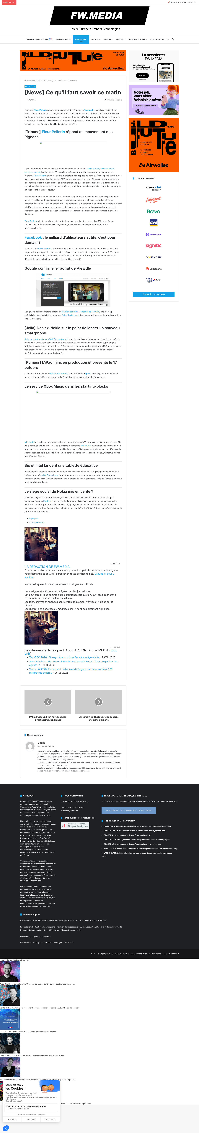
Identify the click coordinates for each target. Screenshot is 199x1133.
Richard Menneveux (52, 930)
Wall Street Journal (58, 373)
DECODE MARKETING (113, 840)
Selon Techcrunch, (71, 315)
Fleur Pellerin (40, 110)
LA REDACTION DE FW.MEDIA (47, 567)
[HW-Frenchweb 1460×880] (154, 114)
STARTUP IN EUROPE (113, 848)
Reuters (47, 501)
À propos (33, 518)
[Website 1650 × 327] (73, 60)
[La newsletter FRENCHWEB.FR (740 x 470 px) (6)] (154, 81)
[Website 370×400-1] (154, 171)
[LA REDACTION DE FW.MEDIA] (41, 560)
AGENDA (107, 39)
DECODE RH (109, 835)
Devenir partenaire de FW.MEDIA (75, 801)
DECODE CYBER (111, 831)
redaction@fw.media (69, 811)
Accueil (29, 80)
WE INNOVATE (110, 853)
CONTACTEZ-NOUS (158, 39)
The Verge (86, 445)
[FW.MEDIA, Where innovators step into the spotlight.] (99, 20)
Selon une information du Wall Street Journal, (46, 339)
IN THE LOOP (80, 39)
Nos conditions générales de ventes (35, 936)
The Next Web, (44, 248)
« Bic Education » (49, 475)
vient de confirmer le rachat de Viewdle (80, 311)
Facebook (88, 110)
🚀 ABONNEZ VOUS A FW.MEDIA (182, 2)
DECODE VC (109, 844)
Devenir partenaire (154, 294)
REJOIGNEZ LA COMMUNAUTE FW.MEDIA (129, 810)
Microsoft (29, 442)
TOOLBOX (120, 39)
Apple (87, 373)
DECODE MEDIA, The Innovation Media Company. (141, 954)
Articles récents (37, 522)
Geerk (41, 742)
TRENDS (94, 39)
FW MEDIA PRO (64, 39)
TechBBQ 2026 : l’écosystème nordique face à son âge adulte (64, 657)
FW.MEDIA (36, 801)
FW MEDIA (108, 826)
